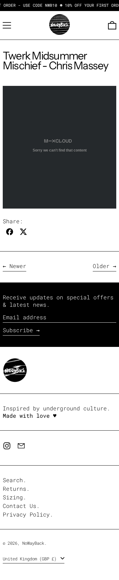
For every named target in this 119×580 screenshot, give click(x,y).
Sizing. (14, 497)
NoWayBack (33, 543)
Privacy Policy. (28, 514)
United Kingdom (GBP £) (31, 559)
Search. (14, 480)
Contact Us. (21, 505)
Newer (17, 266)
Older (101, 266)
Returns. (16, 488)
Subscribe (18, 330)
